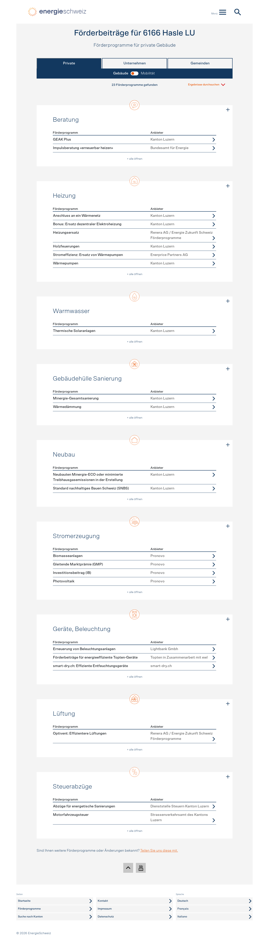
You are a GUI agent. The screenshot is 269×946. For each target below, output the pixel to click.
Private (69, 63)
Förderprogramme (29, 908)
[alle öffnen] (228, 110)
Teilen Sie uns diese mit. (159, 850)
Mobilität (148, 73)
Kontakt (103, 901)
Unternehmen (134, 63)
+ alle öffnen (134, 159)
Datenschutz (106, 916)
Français (182, 908)
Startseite (24, 901)
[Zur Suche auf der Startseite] (237, 11)
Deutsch (182, 901)
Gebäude (120, 73)
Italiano (182, 916)
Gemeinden (200, 63)
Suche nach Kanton (30, 916)
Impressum (105, 908)
